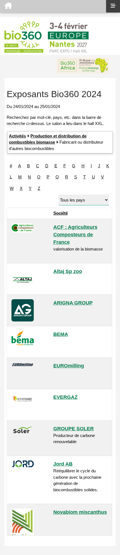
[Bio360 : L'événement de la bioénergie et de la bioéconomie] (53, 6)
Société (60, 213)
